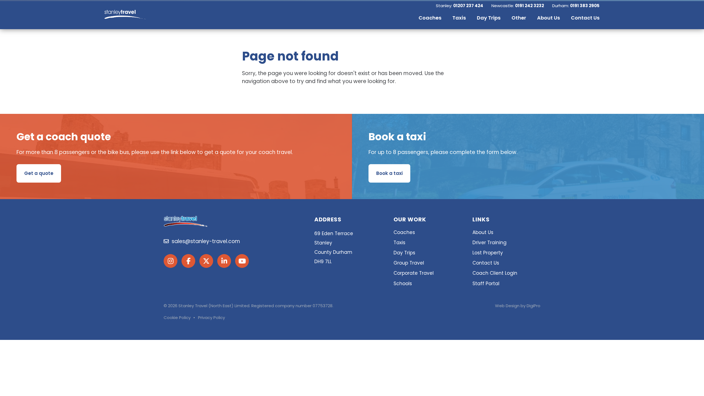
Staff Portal (485, 283)
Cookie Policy (177, 317)
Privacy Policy (211, 317)
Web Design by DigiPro (517, 306)
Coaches (404, 232)
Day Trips (404, 252)
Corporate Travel (414, 273)
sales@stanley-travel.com (204, 241)
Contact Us (485, 263)
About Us (482, 232)
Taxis (399, 242)
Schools (403, 283)
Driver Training (489, 242)
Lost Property (487, 252)
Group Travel (409, 263)
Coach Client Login (494, 273)
